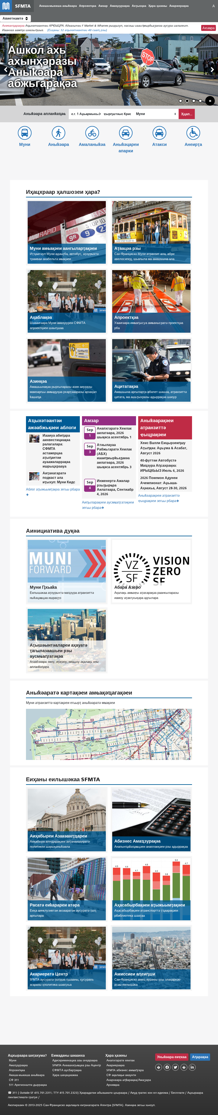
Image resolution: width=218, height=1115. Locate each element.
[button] (15, 18)
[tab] (180, 100)
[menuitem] (58, 6)
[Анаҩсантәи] (212, 69)
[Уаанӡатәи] (5, 69)
